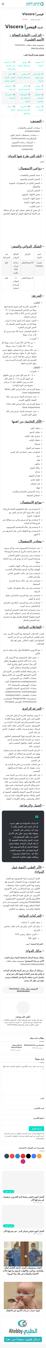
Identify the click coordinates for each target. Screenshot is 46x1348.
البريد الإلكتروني (39, 1108)
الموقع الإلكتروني (38, 1118)
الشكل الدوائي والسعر (39, 98)
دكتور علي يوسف (35, 19)
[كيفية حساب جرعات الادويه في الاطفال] (23, 1295)
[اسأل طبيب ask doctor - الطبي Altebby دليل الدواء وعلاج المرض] (23, 1330)
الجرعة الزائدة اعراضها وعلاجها (23, 109)
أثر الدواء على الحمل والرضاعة (9, 65)
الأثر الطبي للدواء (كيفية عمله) (10, 77)
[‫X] (21, 1028)
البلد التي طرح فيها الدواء (38, 77)
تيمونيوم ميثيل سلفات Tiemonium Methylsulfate (23, 990)
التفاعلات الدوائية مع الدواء (24, 98)
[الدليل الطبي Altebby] (34, 4)
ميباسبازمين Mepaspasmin (34, 1045)
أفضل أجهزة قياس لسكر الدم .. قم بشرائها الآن (24, 1231)
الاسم (42, 1098)
